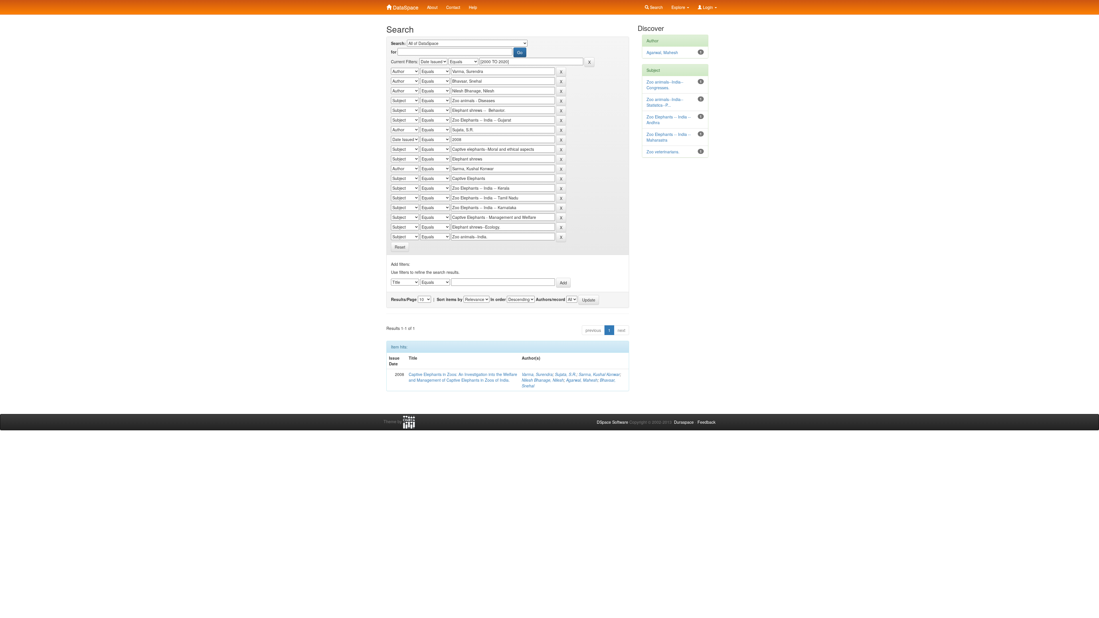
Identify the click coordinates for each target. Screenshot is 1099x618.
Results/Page (404, 299)
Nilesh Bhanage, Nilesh (543, 380)
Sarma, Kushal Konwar (599, 374)
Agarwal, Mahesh (582, 380)
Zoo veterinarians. (663, 151)
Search (656, 7)
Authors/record (550, 299)
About (432, 7)
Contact (453, 7)
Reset (400, 247)
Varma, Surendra (537, 374)
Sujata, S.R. (565, 374)
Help (473, 7)
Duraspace (684, 422)
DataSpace (405, 6)
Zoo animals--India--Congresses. (665, 84)
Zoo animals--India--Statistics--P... (665, 102)
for (393, 52)
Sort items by (449, 299)
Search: (398, 43)
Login (708, 7)
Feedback (706, 422)
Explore (678, 7)
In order (498, 299)
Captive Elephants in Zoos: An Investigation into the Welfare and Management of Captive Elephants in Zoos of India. (463, 377)
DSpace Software (612, 422)
